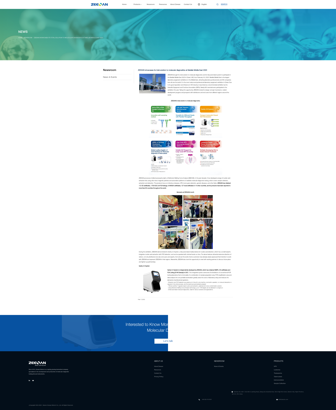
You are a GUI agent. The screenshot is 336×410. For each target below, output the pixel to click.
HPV (275, 366)
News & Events (110, 77)
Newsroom (151, 4)
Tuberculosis (278, 376)
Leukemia (277, 370)
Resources (163, 4)
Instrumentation (279, 380)
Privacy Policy (158, 376)
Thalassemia (278, 373)
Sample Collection (280, 383)
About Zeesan (175, 4)
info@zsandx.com (283, 399)
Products (137, 4)
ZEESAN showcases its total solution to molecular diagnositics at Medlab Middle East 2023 (68, 37)
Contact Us (188, 4)
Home (124, 4)
